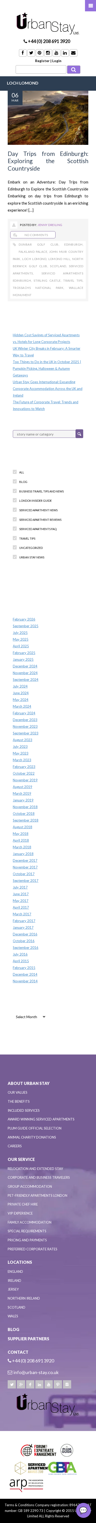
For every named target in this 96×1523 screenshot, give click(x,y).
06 (15, 95)
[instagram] (67, 1384)
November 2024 (25, 673)
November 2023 (25, 726)
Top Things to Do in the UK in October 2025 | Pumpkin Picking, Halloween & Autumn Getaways (47, 368)
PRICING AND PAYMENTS (27, 1240)
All (21, 472)
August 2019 (22, 787)
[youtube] (49, 1384)
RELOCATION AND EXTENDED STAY (35, 1169)
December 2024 (25, 666)
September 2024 (25, 679)
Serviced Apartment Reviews (40, 519)
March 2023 (22, 760)
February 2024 (24, 713)
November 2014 (25, 981)
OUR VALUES (17, 1092)
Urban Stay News (31, 557)
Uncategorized (31, 547)
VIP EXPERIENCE (20, 1213)
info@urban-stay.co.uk (36, 1372)
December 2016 (25, 934)
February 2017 (24, 921)
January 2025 (23, 659)
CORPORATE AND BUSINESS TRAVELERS (39, 1177)
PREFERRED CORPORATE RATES (32, 1249)
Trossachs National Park (38, 287)
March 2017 (22, 914)
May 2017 (20, 901)
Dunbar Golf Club (38, 244)
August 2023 (22, 740)
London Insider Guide (35, 500)
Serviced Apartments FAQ (38, 529)
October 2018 (24, 813)
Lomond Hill (59, 259)
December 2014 (25, 974)
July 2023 (20, 746)
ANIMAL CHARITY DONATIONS (32, 1137)
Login (56, 60)
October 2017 (24, 874)
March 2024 (22, 706)
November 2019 (25, 780)
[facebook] (30, 1384)
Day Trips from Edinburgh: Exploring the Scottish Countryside (48, 161)
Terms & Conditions (19, 1505)
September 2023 (25, 733)
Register (42, 60)
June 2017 (21, 894)
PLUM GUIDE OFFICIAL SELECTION (34, 1128)
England (15, 1271)
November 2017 (25, 867)
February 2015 (24, 968)
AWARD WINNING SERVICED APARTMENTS (41, 1119)
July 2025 (20, 633)
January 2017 (23, 927)
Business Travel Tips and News (41, 491)
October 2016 (24, 941)
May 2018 (20, 834)
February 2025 (24, 653)
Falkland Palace (33, 251)
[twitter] (12, 1384)
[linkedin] (39, 1384)
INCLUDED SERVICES (24, 1110)
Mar (15, 100)
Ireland (14, 1280)
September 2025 (25, 626)
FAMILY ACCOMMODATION (29, 1222)
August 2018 (22, 827)
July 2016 (20, 954)
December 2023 (25, 720)
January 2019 (23, 800)
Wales (13, 1316)
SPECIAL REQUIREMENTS (27, 1231)
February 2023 (24, 767)
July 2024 (20, 686)
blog (23, 481)
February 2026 (24, 619)
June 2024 (21, 693)
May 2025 (20, 639)
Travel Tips (72, 280)
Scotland (58, 266)
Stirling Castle (47, 280)
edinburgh (73, 244)
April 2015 (21, 961)
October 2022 (24, 773)
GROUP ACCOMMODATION (30, 1186)
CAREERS (15, 1146)
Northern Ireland (24, 1298)
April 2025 (21, 646)
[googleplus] (21, 1384)
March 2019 (22, 793)
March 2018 (22, 847)
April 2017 (21, 907)
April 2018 (21, 840)
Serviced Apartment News (38, 510)
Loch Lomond (34, 259)
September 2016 (25, 947)
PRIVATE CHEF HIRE (23, 1204)
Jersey (13, 1289)
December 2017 (25, 860)
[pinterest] (58, 1384)
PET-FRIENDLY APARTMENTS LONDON (37, 1195)
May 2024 (20, 700)
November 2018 (25, 807)
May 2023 (20, 753)
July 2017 (20, 887)
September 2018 (25, 820)
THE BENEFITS (19, 1101)
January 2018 (23, 854)
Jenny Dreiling (50, 225)
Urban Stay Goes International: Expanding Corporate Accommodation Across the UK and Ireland (47, 388)
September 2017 (25, 880)
